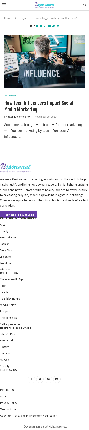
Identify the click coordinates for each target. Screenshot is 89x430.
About (4, 396)
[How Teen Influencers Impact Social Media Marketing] (44, 61)
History (4, 346)
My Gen (4, 359)
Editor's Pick (7, 334)
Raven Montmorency (18, 116)
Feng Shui (6, 250)
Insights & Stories (15, 327)
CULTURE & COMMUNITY (18, 218)
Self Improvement (11, 324)
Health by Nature (10, 298)
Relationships (8, 317)
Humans (5, 353)
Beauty (4, 231)
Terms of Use (8, 409)
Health (4, 292)
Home (7, 18)
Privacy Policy (8, 402)
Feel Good (6, 340)
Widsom (5, 269)
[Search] (85, 5)
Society (5, 366)
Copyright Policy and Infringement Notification (28, 415)
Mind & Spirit (8, 304)
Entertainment (9, 237)
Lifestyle (5, 256)
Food (3, 285)
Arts (2, 224)
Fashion (5, 243)
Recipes (5, 311)
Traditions (6, 263)
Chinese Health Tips (12, 279)
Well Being (9, 272)
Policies (7, 389)
